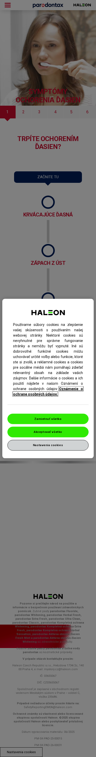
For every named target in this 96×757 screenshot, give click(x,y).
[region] (47, 378)
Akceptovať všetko (48, 432)
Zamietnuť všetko (47, 418)
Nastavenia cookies (48, 445)
